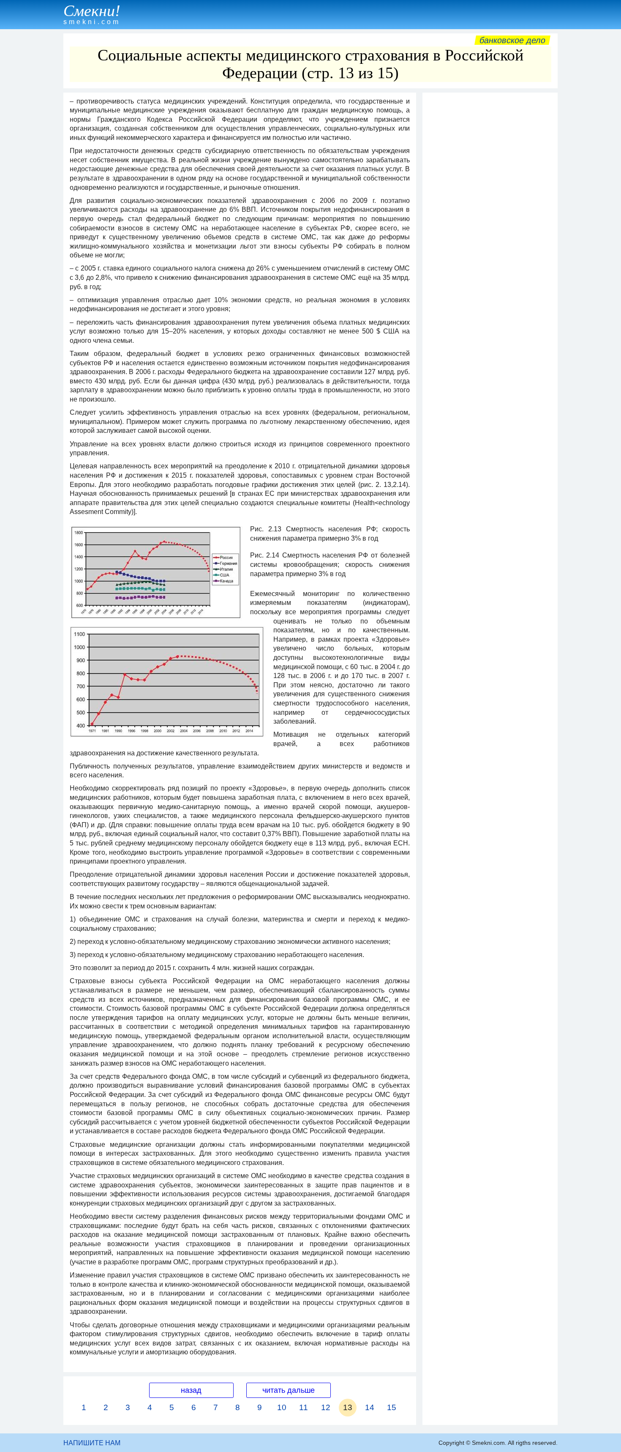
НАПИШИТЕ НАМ (91, 1443)
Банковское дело (512, 40)
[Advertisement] (490, 223)
